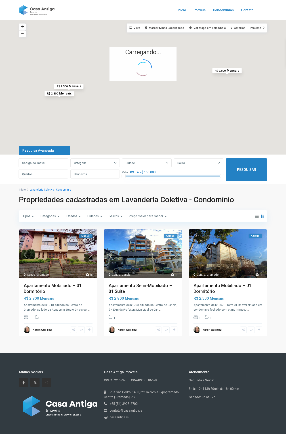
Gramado (43, 274)
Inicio (181, 10)
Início (22, 189)
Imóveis (199, 10)
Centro (31, 274)
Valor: (125, 172)
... (89, 309)
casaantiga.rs (119, 417)
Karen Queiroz (42, 329)
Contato (247, 10)
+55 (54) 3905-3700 (124, 404)
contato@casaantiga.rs (126, 410)
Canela (126, 274)
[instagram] (46, 382)
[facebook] (23, 382)
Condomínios (223, 10)
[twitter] (35, 382)
